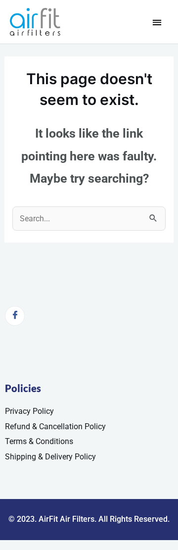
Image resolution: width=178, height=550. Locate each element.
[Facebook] (15, 316)
